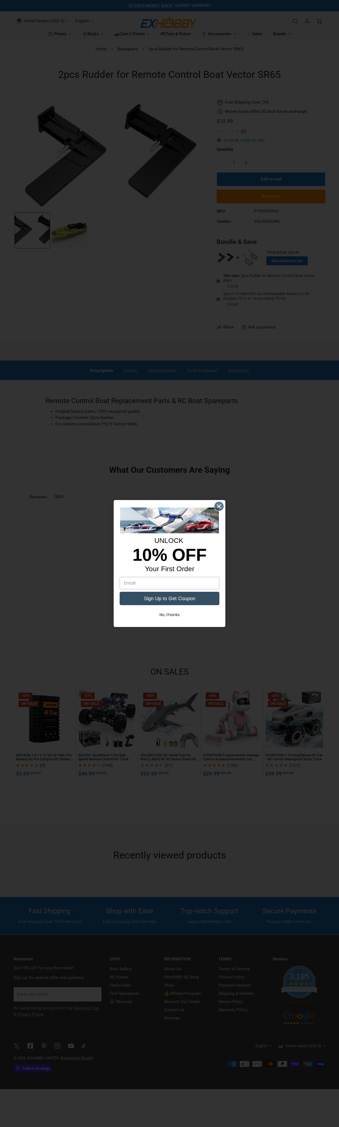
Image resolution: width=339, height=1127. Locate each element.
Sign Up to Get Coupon (169, 598)
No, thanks (169, 615)
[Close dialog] (219, 506)
